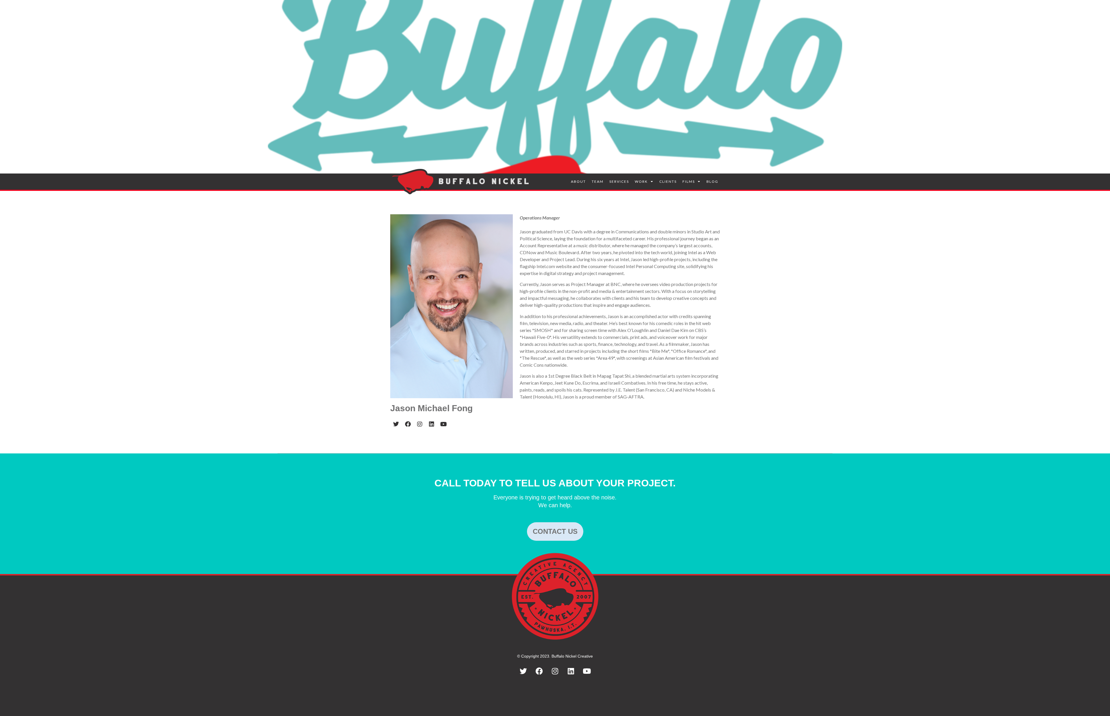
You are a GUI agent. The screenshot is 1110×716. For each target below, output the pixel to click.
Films (688, 181)
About (578, 181)
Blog (712, 181)
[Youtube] (587, 671)
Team (598, 181)
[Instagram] (555, 671)
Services (619, 181)
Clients (668, 181)
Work (641, 181)
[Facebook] (539, 671)
